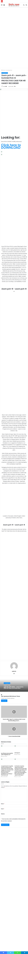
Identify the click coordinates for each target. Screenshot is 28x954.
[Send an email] (6, 86)
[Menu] (1, 5)
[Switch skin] (24, 5)
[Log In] (4, 5)
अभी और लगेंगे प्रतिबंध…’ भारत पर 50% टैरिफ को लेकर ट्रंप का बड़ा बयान (13, 687)
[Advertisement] (14, 22)
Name (2, 803)
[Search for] (26, 5)
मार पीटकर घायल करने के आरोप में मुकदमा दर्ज (7, 754)
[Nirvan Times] (14, 4)
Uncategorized (9, 70)
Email (2, 808)
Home (3, 70)
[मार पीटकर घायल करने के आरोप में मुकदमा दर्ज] (7, 748)
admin (4, 86)
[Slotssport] (21, 748)
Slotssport (17, 752)
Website (3, 813)
